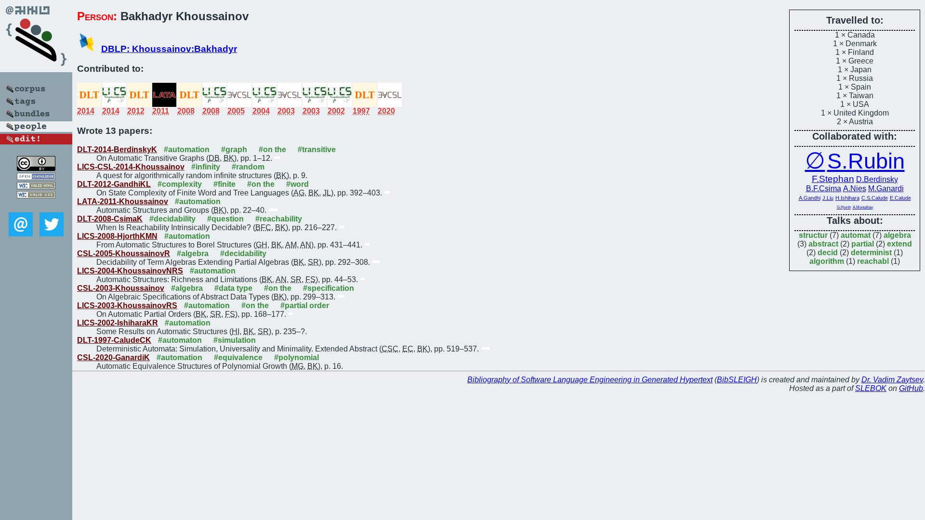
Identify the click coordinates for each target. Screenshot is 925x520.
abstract (823, 244)
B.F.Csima (823, 188)
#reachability (278, 219)
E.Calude (900, 198)
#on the (272, 149)
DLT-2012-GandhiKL (114, 184)
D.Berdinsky (877, 179)
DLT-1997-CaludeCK (114, 340)
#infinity (205, 167)
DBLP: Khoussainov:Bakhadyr (169, 49)
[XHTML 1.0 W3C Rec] (36, 186)
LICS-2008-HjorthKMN (117, 236)
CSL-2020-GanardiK (113, 357)
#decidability (172, 219)
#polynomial (296, 357)
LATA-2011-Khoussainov (122, 201)
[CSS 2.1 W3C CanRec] (36, 205)
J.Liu (827, 198)
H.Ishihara (847, 198)
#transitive (317, 149)
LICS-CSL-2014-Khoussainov (131, 167)
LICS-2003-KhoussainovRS (127, 305)
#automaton (180, 340)
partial (862, 244)
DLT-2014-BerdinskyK (117, 149)
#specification (328, 288)
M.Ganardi (886, 188)
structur (813, 235)
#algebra (193, 253)
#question (225, 219)
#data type (233, 288)
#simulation (234, 340)
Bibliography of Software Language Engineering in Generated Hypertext (590, 380)
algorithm (826, 261)
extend (899, 244)
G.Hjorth (844, 207)
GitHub (911, 388)
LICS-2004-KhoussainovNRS (130, 271)
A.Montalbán (863, 207)
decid (828, 252)
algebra (897, 235)
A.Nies (854, 188)
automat (856, 235)
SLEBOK (870, 388)
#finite (224, 184)
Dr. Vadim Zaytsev (892, 380)
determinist (871, 252)
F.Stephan (833, 179)
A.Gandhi (809, 198)
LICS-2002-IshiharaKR (117, 323)
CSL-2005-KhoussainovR (123, 253)
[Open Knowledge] (36, 177)
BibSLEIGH (737, 380)
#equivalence (238, 357)
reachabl (873, 261)
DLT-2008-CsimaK (110, 219)
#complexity (180, 184)
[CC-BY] (36, 168)
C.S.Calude (874, 198)
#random (248, 167)
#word (297, 184)
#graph (234, 149)
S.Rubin (866, 161)
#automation (187, 149)
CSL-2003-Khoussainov (120, 288)
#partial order (304, 305)
